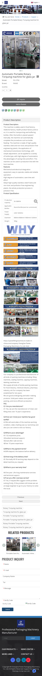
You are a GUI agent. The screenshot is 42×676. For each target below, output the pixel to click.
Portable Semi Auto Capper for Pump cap (13, 553)
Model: (4, 80)
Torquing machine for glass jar (14, 512)
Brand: (4, 83)
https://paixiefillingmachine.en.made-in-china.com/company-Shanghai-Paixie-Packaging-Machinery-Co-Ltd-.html (18, 343)
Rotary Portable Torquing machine (16, 523)
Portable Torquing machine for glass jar (18, 520)
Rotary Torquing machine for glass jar (17, 527)
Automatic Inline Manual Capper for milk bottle (29, 553)
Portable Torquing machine (13, 516)
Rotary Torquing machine (12, 508)
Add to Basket (21, 104)
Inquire (22, 99)
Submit (7, 609)
